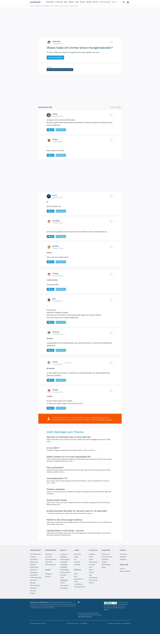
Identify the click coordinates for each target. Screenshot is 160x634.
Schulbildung (78, 584)
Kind (75, 576)
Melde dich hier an (97, 417)
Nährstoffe (48, 562)
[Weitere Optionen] (111, 42)
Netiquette (123, 559)
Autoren (122, 569)
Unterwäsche (64, 585)
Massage (33, 583)
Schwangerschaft (79, 587)
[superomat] (49, 42)
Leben (76, 582)
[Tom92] (49, 363)
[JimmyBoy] (49, 221)
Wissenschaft (93, 580)
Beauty (71, 2)
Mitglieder (123, 557)
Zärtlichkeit (69, 69)
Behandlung (34, 562)
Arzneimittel (34, 559)
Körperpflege (64, 570)
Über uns (124, 565)
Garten (91, 559)
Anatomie (33, 557)
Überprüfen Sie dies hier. (85, 616)
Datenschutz (118, 623)
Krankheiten (34, 575)
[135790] (49, 115)
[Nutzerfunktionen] (128, 2)
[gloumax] (49, 247)
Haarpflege (63, 562)
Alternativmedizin (35, 554)
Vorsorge (33, 591)
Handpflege (64, 565)
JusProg (106, 609)
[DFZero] (49, 140)
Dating (76, 557)
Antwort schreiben (55, 57)
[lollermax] (49, 333)
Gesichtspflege (65, 559)
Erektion (47, 6)
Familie (82, 2)
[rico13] (49, 196)
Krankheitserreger (36, 578)
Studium (104, 562)
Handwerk (92, 565)
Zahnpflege (63, 588)
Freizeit (91, 557)
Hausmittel (33, 570)
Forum (114, 2)
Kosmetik (63, 575)
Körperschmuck (65, 572)
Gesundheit (50, 2)
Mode (62, 578)
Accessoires (64, 554)
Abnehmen (48, 554)
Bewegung (48, 574)
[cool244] (49, 391)
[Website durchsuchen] (124, 2)
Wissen (104, 567)
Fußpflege (63, 557)
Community (123, 554)
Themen (38, 6)
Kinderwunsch (78, 579)
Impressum (111, 623)
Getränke (48, 557)
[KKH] (49, 300)
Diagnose (33, 565)
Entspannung (34, 567)
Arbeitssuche (106, 554)
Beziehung (77, 554)
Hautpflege (63, 567)
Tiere (90, 575)
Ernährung (59, 2)
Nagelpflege (64, 580)
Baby (75, 574)
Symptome (33, 588)
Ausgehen (92, 554)
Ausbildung (105, 559)
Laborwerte (33, 580)
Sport (66, 2)
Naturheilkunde (35, 585)
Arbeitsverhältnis (107, 557)
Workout (48, 576)
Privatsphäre (126, 623)
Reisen (91, 570)
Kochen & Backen (50, 559)
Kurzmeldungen (105, 2)
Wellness (33, 593)
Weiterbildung (106, 565)
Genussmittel (93, 562)
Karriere (95, 2)
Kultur (91, 567)
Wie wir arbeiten (125, 571)
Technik (91, 572)
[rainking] (49, 274)
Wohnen (91, 583)
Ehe (75, 559)
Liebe (77, 2)
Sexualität (61, 69)
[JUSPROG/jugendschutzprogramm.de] (110, 603)
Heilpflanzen (34, 572)
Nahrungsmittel (50, 565)
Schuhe (62, 583)
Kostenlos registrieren (105, 420)
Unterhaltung (93, 578)
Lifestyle (89, 2)
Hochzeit (77, 562)
